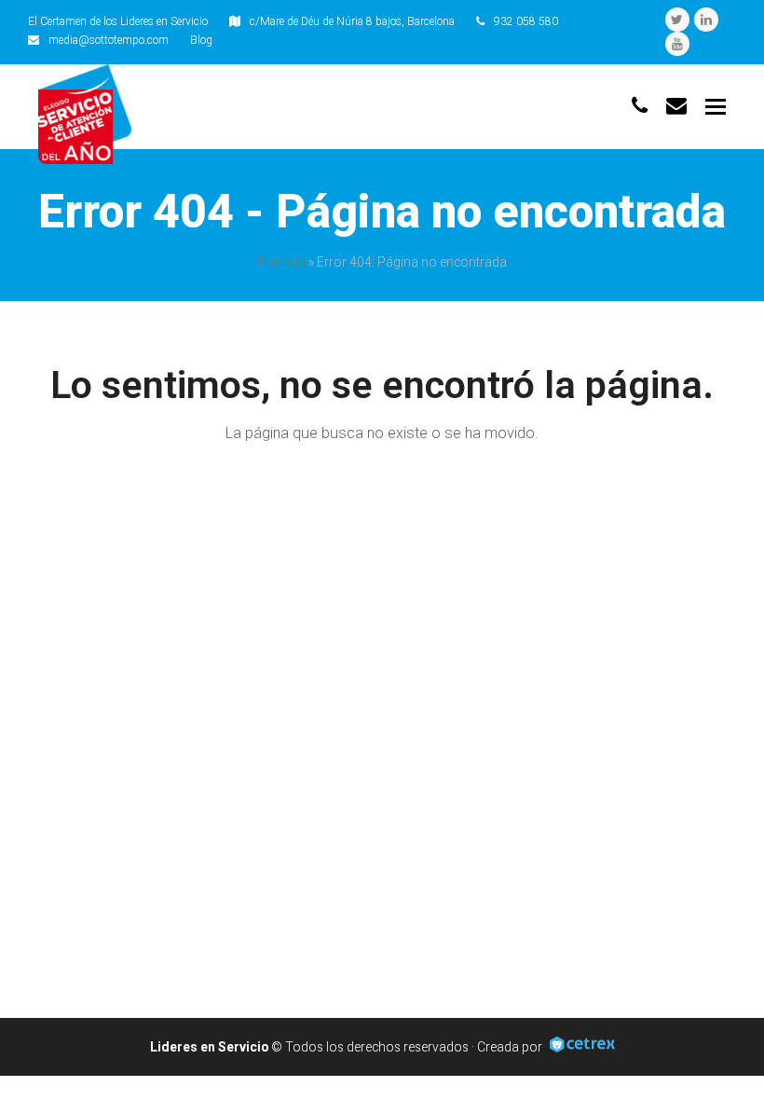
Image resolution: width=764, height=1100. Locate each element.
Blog (201, 40)
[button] (715, 107)
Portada (282, 261)
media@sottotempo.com (108, 40)
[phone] (640, 106)
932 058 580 (526, 21)
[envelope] (676, 106)
